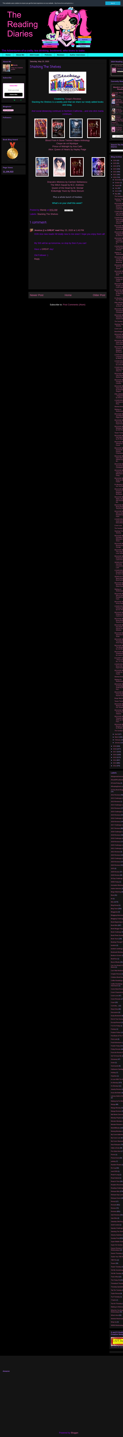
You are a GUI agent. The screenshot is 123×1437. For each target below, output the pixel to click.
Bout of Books (115, 962)
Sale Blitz (114, 1218)
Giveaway (114, 1059)
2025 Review (115, 872)
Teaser (113, 1263)
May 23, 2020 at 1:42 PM (72, 230)
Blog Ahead (114, 905)
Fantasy (113, 1029)
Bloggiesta (114, 912)
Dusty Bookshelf (116, 1015)
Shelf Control (115, 1225)
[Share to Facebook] (70, 210)
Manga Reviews (116, 1111)
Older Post (99, 295)
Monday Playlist (116, 1118)
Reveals (113, 1205)
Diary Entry (114, 1009)
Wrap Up (114, 1322)
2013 (115, 763)
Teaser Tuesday (116, 1267)
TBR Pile (114, 1260)
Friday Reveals (116, 1049)
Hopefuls (114, 1076)
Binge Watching (116, 892)
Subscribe (13, 94)
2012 (115, 766)
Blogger (74, 1433)
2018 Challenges (116, 831)
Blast (112, 895)
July (116, 188)
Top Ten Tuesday (116, 1290)
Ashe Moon (119, 112)
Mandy (15, 65)
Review (113, 1208)
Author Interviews (77, 55)
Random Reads (116, 1164)
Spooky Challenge (117, 1228)
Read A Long (115, 1174)
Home (8, 55)
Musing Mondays (116, 1131)
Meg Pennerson (116, 105)
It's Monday (114, 1082)
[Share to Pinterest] (72, 210)
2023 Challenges (116, 858)
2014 (115, 760)
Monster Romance (117, 1124)
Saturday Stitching (117, 1221)
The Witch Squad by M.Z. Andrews (67, 185)
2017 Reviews (115, 828)
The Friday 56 (115, 1280)
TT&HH (113, 1300)
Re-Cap (113, 1168)
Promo (113, 1154)
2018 (115, 749)
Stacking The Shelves (47, 214)
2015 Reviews (115, 815)
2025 (115, 163)
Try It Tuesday (115, 1297)
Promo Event (115, 1158)
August (117, 185)
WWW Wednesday (117, 1325)
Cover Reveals (115, 999)
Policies (48, 55)
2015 (115, 757)
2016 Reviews (115, 821)
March (117, 737)
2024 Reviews (115, 865)
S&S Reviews (115, 1215)
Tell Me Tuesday (116, 1273)
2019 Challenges (116, 838)
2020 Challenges (116, 845)
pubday (113, 1161)
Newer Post (36, 295)
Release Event (115, 1198)
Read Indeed (115, 1178)
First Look (114, 1039)
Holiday (113, 1072)
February (118, 740)
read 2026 (114, 1171)
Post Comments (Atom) (74, 304)
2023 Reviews (115, 862)
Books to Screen (116, 955)
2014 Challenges (116, 805)
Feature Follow (116, 1032)
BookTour (114, 959)
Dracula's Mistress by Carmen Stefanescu (67, 182)
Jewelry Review (116, 1089)
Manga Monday (116, 1108)
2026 (115, 160)
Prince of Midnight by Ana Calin (67, 146)
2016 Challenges (116, 818)
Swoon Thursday (116, 1253)
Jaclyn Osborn (116, 123)
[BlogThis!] (67, 210)
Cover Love (118, 328)
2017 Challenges (116, 825)
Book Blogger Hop (117, 928)
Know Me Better (116, 1092)
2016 (115, 754)
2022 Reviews (115, 855)
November (118, 180)
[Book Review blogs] (12, 161)
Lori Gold (118, 95)
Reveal (113, 1201)
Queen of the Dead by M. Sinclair (67, 188)
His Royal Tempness (118, 128)
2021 (115, 174)
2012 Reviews (115, 795)
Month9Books (115, 1128)
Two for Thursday (116, 1303)
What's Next (115, 1315)
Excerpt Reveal (116, 1022)
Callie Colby (119, 130)
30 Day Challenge (117, 878)
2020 (115, 177)
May (116, 194)
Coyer (113, 1002)
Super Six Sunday (117, 1245)
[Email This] (65, 210)
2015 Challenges (116, 811)
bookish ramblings (117, 948)
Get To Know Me (116, 1056)
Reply (37, 259)
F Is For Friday (115, 1026)
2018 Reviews (115, 835)
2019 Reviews (115, 841)
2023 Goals (34, 55)
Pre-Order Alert (115, 1151)
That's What (114, 1277)
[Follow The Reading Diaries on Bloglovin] (8, 111)
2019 (115, 746)
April (116, 734)
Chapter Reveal (116, 974)
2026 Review (115, 875)
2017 (115, 752)
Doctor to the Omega (118, 110)
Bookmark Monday (117, 952)
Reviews (60, 55)
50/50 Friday (115, 882)
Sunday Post (115, 1238)
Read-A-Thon (115, 1181)
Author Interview (116, 888)
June (116, 191)
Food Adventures (116, 1042)
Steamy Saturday (116, 1235)
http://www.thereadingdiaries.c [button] (64, 3)
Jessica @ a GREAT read (47, 230)
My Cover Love (116, 1138)
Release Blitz (115, 1191)
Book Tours (114, 939)
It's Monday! (114, 1086)
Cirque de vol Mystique (67, 143)
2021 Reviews (115, 852)
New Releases (115, 1144)
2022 (115, 172)
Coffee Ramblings (116, 980)
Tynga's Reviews (73, 99)
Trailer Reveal (115, 1293)
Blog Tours (114, 908)
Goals (113, 1062)
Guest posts (114, 1066)
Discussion (114, 1012)
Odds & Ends (115, 1148)
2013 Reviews (115, 801)
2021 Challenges (116, 848)
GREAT (45, 249)
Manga (113, 1104)
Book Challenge (116, 932)
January (117, 742)
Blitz (112, 902)
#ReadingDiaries (116, 786)
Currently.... (114, 1006)
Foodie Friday (115, 1046)
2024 (115, 166)
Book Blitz (114, 925)
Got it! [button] (113, 3)
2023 (115, 169)
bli (111, 898)
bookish (113, 945)
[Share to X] (69, 210)
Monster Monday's (117, 1121)
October (117, 182)
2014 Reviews (115, 808)
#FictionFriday (115, 783)
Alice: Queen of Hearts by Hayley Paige (67, 149)
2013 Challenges (116, 798)
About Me (20, 55)
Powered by (9, 100)
